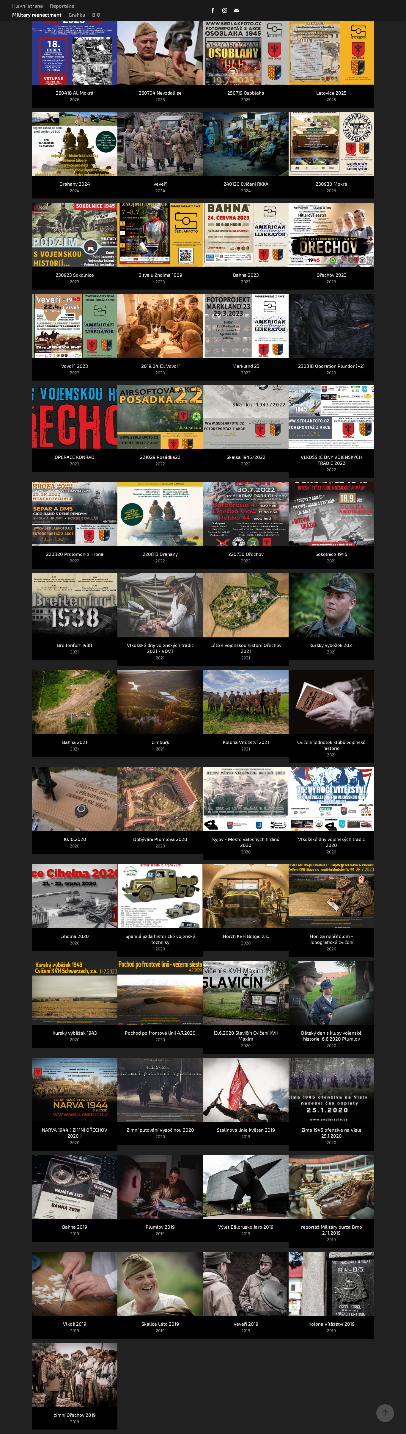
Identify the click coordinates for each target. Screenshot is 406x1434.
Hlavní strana (27, 6)
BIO (96, 15)
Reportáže (62, 6)
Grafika (77, 15)
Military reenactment (37, 15)
